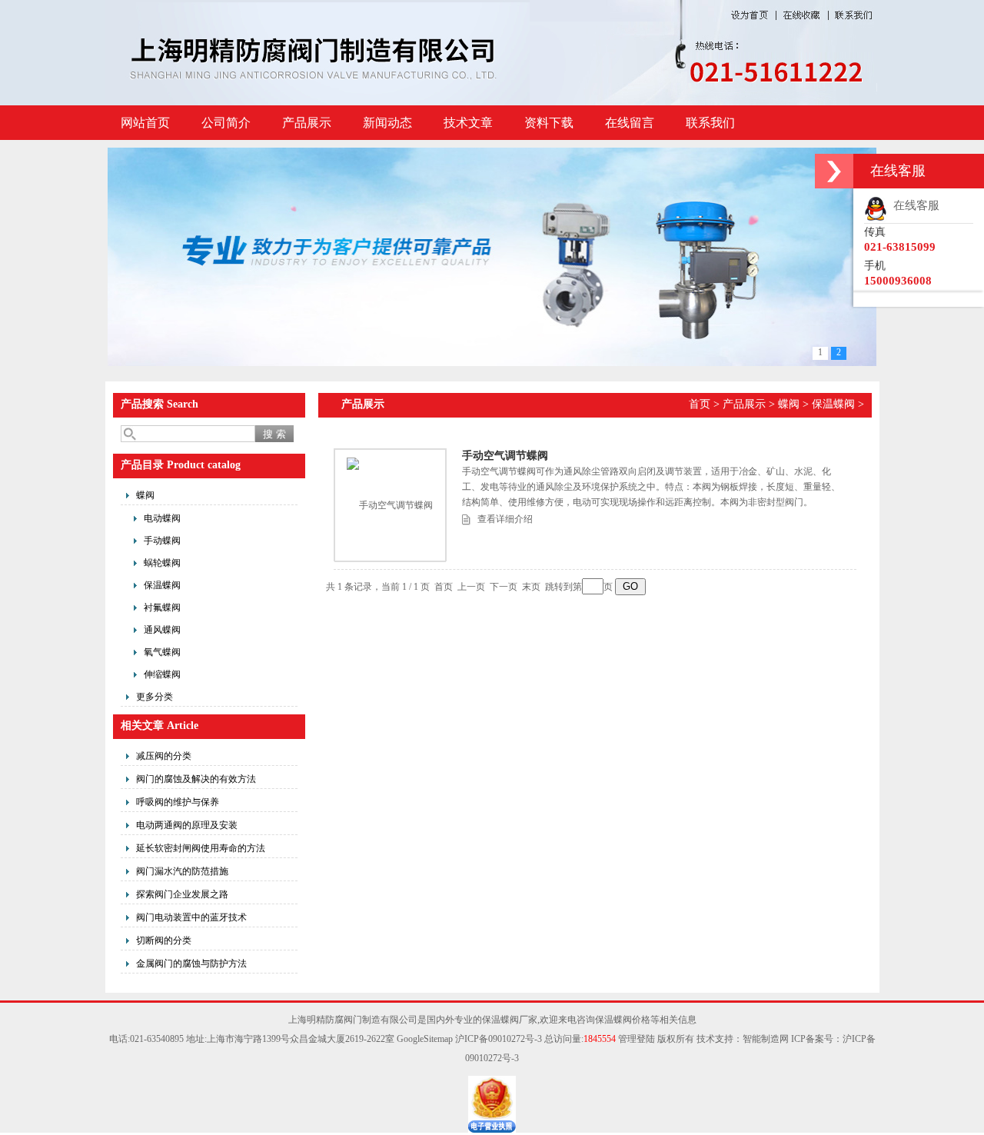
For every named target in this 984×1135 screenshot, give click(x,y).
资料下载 (548, 122)
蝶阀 (145, 495)
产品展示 (306, 122)
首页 (699, 404)
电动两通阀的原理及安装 (187, 825)
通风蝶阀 (162, 629)
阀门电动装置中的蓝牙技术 (191, 917)
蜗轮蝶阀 (162, 563)
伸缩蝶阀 (162, 674)
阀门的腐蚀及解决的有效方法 (196, 779)
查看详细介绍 (505, 519)
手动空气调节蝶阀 (505, 455)
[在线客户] (834, 171)
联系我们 (710, 122)
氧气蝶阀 (162, 652)
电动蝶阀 (162, 518)
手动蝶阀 (162, 540)
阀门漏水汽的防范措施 (182, 871)
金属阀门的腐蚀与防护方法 (191, 963)
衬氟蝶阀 (162, 607)
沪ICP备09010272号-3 (498, 1038)
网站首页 (145, 122)
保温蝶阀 (162, 585)
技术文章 (468, 122)
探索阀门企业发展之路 (182, 894)
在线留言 (629, 122)
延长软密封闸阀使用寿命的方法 (200, 848)
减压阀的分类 (163, 756)
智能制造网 (766, 1038)
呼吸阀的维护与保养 (177, 802)
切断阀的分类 (163, 940)
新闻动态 (387, 122)
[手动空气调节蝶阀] (390, 505)
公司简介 (226, 122)
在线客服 (913, 205)
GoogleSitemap (425, 1038)
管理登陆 (636, 1038)
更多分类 (154, 696)
